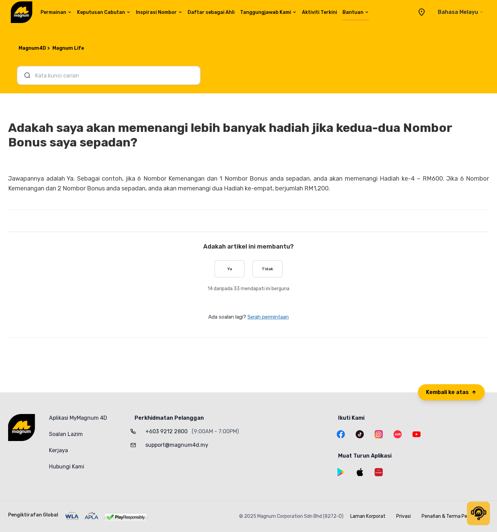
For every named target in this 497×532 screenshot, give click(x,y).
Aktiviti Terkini (319, 12)
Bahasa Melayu (458, 12)
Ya (229, 269)
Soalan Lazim (66, 434)
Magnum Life (68, 48)
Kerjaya (58, 450)
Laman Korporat (367, 516)
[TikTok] (359, 434)
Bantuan (352, 12)
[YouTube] (416, 434)
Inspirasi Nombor (156, 12)
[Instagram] (378, 434)
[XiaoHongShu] (397, 434)
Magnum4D (32, 48)
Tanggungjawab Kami (265, 12)
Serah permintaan (268, 317)
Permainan (53, 12)
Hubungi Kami (66, 466)
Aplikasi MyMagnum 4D (78, 418)
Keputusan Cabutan (101, 12)
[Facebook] (341, 434)
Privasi (403, 516)
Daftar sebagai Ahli (211, 12)
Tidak (267, 269)
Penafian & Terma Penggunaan (455, 516)
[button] (478, 513)
